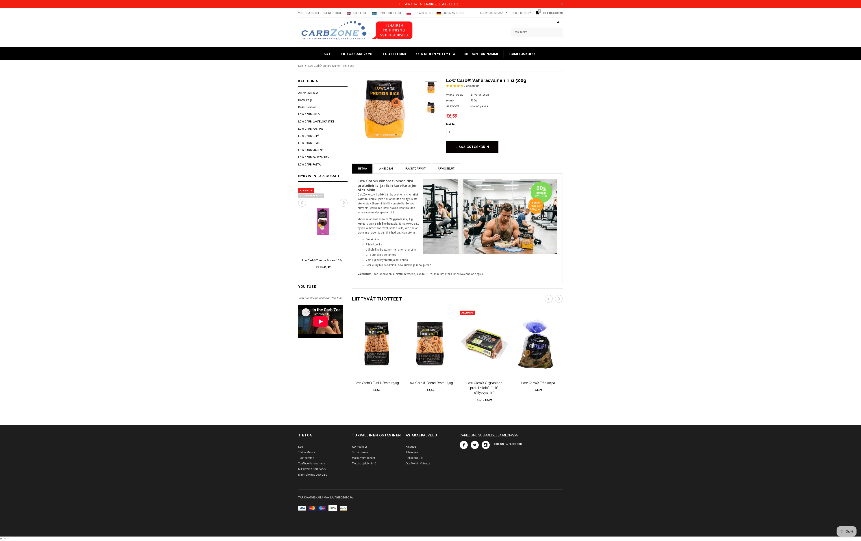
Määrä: (450, 124)
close (562, 4)
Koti (300, 65)
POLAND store (423, 13)
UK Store (360, 13)
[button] (455, 86)
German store (454, 13)
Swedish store (390, 13)
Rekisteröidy (521, 13)
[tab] (362, 168)
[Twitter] (475, 445)
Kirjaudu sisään (491, 13)
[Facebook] (464, 445)
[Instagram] (486, 445)
